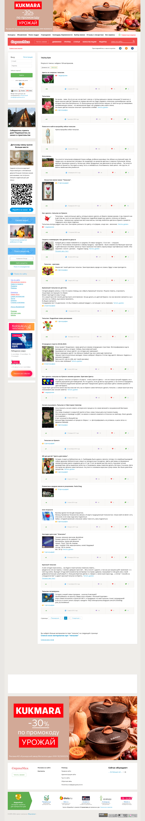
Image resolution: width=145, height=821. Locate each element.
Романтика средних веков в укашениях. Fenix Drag (62, 486)
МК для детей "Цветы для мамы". (55, 456)
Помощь (14, 288)
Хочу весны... (47, 156)
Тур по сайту (15, 280)
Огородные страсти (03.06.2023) (54, 344)
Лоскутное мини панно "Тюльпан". (57, 180)
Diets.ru (66, 802)
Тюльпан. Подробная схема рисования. (57, 318)
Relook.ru (127, 802)
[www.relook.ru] (127, 800)
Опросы (14, 300)
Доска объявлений (17, 307)
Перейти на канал (20, 210)
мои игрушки (47, 510)
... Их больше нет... (115, 772)
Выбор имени (79, 35)
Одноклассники (23, 84)
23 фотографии (49, 306)
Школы (13, 315)
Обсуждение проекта (18, 282)
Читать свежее (41, 42)
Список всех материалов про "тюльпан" (60, 635)
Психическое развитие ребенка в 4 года (18, 241)
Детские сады (16, 313)
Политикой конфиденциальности (19, 96)
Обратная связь (66, 781)
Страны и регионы (18, 302)
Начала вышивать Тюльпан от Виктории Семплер (61, 405)
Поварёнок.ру (46, 802)
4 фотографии (62, 110)
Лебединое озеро (18, 351)
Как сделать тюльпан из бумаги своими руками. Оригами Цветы (67, 376)
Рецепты (103, 42)
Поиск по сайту (20, 274)
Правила (14, 286)
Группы (67, 42)
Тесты (13, 298)
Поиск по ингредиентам (22, 267)
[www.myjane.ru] (86, 800)
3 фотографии (62, 425)
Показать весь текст (61, 251)
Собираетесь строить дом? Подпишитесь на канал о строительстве (20, 132)
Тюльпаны (46, 96)
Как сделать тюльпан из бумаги (54, 213)
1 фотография (62, 321)
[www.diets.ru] (65, 800)
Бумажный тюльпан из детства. (54, 288)
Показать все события (22, 374)
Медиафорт (32, 814)
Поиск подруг (33, 35)
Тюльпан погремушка (50, 591)
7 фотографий (49, 552)
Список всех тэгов (47, 640)
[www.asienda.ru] (106, 800)
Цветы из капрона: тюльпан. (53, 72)
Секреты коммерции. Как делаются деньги (59, 240)
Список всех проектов (106, 807)
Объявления (22, 35)
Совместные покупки (128, 35)
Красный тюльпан (49, 565)
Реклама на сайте (44, 768)
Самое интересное (17, 296)
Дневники (56, 42)
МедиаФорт (18, 802)
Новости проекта (17, 284)
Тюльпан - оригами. (52, 264)
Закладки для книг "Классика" (54, 534)
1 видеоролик (62, 76)
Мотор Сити (16, 364)
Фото (54, 67)
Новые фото (15, 294)
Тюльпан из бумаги (51, 440)
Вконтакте (20, 84)
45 (128, 119)
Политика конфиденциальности (72, 785)
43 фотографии (49, 364)
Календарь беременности (62, 35)
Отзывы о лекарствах (95, 35)
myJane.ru (86, 802)
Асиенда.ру (106, 802)
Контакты (41, 771)
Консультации (89, 42)
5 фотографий (49, 443)
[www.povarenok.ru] (46, 800)
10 (128, 206)
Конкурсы (11, 35)
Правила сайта (66, 771)
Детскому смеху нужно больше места (22, 145)
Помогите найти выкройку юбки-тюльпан (58, 126)
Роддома (14, 311)
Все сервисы (110, 35)
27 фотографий (62, 183)
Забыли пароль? (16, 70)
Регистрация (28, 57)
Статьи (77, 42)
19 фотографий (62, 489)
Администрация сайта (68, 774)
